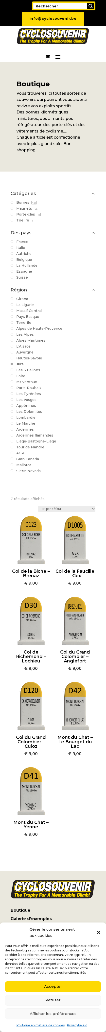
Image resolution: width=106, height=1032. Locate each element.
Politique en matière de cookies (41, 1025)
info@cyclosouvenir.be (53, 18)
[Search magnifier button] (90, 6)
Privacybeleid (77, 1025)
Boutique (20, 910)
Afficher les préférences (53, 1013)
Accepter (53, 986)
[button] (98, 932)
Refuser (53, 1000)
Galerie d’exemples (31, 918)
